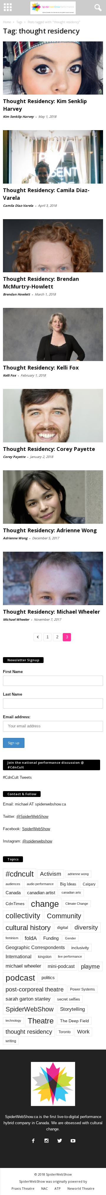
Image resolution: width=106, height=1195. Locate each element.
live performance (70, 956)
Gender (70, 938)
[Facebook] (32, 1139)
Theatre (41, 1020)
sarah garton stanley (28, 999)
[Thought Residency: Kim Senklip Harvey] (53, 68)
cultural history (28, 928)
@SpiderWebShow (32, 816)
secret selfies (68, 999)
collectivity (23, 916)
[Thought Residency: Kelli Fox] (53, 334)
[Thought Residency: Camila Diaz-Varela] (53, 156)
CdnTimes (15, 904)
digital (62, 927)
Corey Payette (14, 456)
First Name (13, 671)
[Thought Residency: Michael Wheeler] (53, 578)
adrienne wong (78, 874)
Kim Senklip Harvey (18, 116)
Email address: (16, 717)
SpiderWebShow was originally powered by (53, 1181)
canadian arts (71, 892)
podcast (20, 977)
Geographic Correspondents (35, 947)
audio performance (40, 884)
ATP (57, 1188)
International (19, 956)
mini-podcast (61, 966)
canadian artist (41, 892)
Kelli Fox (9, 375)
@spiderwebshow (37, 841)
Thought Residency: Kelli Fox (41, 367)
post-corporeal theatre (35, 989)
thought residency (29, 1031)
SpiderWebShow (36, 829)
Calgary (89, 884)
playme (90, 966)
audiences (13, 884)
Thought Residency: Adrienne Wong (50, 530)
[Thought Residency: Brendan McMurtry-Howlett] (53, 245)
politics (48, 977)
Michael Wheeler (16, 619)
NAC (44, 1188)
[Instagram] (46, 1139)
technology (13, 1020)
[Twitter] (59, 1139)
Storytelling (72, 1009)
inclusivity (80, 947)
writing (11, 1041)
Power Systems (82, 989)
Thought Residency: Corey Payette (49, 448)
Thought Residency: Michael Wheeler (51, 611)
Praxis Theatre (22, 1188)
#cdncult (20, 874)
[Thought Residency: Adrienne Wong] (53, 497)
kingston (45, 957)
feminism (12, 938)
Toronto (65, 1032)
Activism (50, 874)
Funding (51, 938)
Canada (13, 892)
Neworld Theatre (81, 1188)
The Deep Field (74, 1020)
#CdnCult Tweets (17, 777)
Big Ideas (68, 884)
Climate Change (76, 903)
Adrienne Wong (15, 538)
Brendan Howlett (16, 294)
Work (83, 1032)
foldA (31, 938)
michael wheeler (23, 966)
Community (64, 916)
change (45, 904)
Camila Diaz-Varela (18, 205)
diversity (86, 927)
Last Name (12, 694)
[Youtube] (72, 1139)
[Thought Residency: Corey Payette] (53, 415)
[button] (96, 7)
